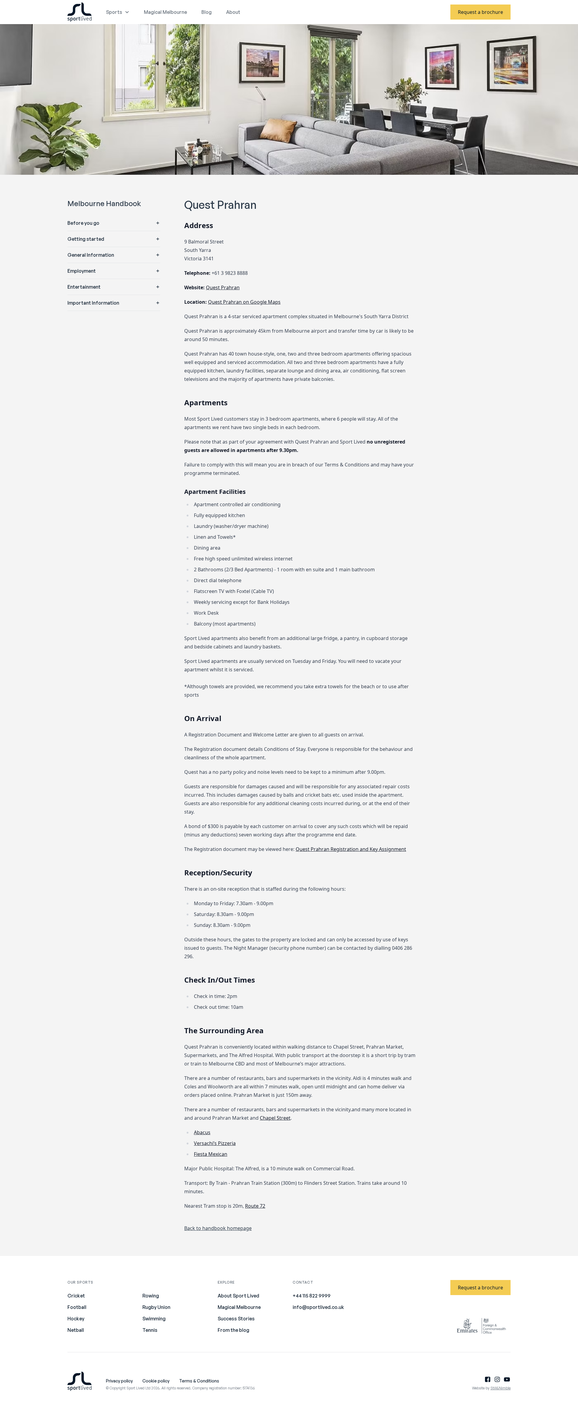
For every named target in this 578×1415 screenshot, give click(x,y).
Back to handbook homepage (218, 1228)
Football (76, 1307)
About (233, 12)
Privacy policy (119, 1380)
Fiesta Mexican (210, 1154)
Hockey (75, 1319)
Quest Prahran (223, 287)
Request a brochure (480, 12)
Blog (206, 12)
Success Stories (236, 1319)
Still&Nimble (500, 1388)
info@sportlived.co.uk (318, 1307)
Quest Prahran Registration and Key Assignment (351, 849)
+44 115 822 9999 (312, 1296)
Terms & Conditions (199, 1380)
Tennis (149, 1330)
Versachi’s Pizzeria (215, 1143)
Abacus (202, 1132)
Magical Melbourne (165, 12)
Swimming (154, 1319)
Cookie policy (155, 1380)
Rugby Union (156, 1307)
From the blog (233, 1330)
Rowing (150, 1296)
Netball (75, 1330)
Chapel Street (275, 1118)
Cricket (76, 1296)
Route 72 (255, 1206)
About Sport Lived (238, 1296)
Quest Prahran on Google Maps (244, 302)
